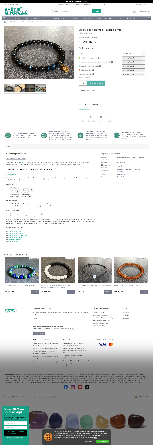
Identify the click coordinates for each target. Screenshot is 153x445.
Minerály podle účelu (14, 231)
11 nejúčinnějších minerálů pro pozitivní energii (75, 365)
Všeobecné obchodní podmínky (103, 318)
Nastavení (88, 441)
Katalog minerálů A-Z (14, 239)
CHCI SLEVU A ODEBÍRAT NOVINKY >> (15, 432)
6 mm (119, 160)
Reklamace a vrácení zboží (101, 320)
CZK (137, 5)
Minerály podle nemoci (15, 237)
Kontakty (126, 313)
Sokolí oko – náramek (16, 158)
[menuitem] (4, 18)
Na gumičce (121, 162)
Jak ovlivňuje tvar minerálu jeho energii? (45, 362)
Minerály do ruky (13, 241)
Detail (35, 292)
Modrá (119, 177)
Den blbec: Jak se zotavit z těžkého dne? (76, 361)
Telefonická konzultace (82, 5)
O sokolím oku (11, 174)
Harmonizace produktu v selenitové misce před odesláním (44, 353)
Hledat (96, 11)
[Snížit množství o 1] (86, 84)
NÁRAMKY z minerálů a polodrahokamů (130, 157)
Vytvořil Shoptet (144, 397)
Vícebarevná (127, 177)
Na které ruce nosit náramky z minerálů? (45, 349)
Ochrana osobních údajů (100, 323)
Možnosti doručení (84, 78)
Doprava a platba (64, 5)
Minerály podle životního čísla (17, 235)
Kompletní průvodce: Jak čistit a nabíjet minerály (45, 358)
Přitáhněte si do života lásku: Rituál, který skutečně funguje (74, 345)
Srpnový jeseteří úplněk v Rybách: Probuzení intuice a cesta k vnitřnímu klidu (74, 351)
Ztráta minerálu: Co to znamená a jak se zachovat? (45, 345)
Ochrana (128, 170)
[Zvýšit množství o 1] (86, 82)
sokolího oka (24, 162)
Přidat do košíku (97, 83)
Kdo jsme (126, 319)
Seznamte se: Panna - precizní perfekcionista (72, 357)
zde (95, 438)
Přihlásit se (39, 333)
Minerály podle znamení (15, 233)
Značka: (85, 33)
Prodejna (126, 316)
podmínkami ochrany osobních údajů (63, 329)
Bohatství (120, 170)
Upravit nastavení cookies (49, 397)
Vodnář (119, 166)
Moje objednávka (98, 326)
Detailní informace (84, 109)
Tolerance (120, 172)
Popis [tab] (8, 146)
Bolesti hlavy (121, 174)
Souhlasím (103, 441)
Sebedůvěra (136, 170)
